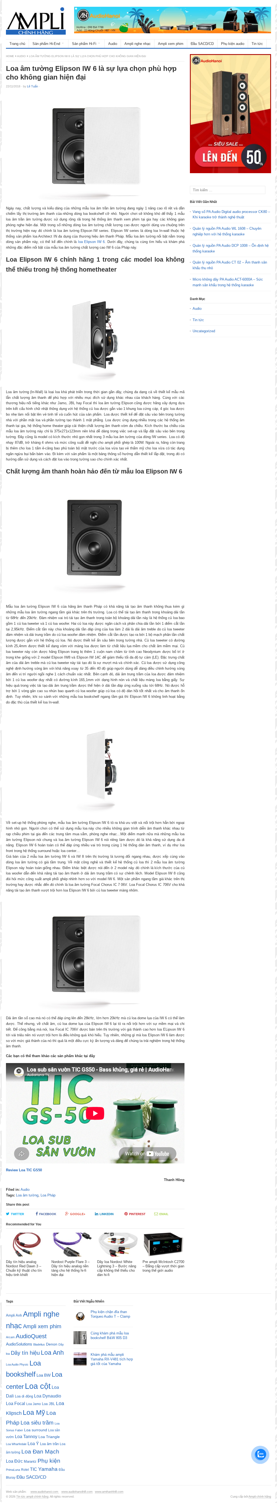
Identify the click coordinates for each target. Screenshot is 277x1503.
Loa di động (24, 1396)
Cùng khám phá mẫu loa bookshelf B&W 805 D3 (110, 1335)
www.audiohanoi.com (45, 1491)
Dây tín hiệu (25, 1353)
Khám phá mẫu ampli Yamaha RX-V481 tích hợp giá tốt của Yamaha (112, 1359)
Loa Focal (15, 1403)
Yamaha (48, 1469)
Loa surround (35, 1430)
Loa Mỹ (34, 1412)
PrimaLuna (13, 1469)
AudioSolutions (19, 1344)
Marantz (30, 1461)
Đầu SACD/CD (202, 44)
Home (10, 56)
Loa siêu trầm (37, 1423)
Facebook (47, 1214)
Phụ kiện (49, 1461)
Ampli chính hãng (260, 1496)
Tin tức (257, 44)
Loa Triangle (49, 1437)
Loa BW (44, 1375)
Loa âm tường (27, 1195)
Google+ (77, 1214)
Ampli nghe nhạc (137, 44)
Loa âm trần (49, 1444)
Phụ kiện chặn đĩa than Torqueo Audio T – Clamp (110, 1314)
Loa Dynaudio (47, 1396)
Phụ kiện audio (232, 44)
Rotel (25, 1469)
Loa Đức (14, 1461)
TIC (33, 1469)
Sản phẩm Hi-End (46, 44)
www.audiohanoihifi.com (77, 1491)
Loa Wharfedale (16, 1444)
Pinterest (137, 1214)
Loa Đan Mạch (40, 1451)
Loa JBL (48, 1404)
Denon (51, 1344)
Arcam (10, 1337)
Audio (112, 44)
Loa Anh (52, 1352)
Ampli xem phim (170, 44)
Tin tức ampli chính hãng (32, 1496)
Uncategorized (204, 331)
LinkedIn (107, 1214)
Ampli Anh (14, 1315)
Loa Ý (33, 1443)
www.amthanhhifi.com (109, 1491)
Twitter (17, 1214)
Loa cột (38, 1386)
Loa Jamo (33, 1404)
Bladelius (39, 1344)
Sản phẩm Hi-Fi (84, 44)
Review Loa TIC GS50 (24, 1170)
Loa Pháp (48, 1195)
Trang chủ (17, 44)
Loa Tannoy (26, 1436)
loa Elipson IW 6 (91, 242)
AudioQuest (31, 1336)
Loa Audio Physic (17, 1364)
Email (164, 1214)
